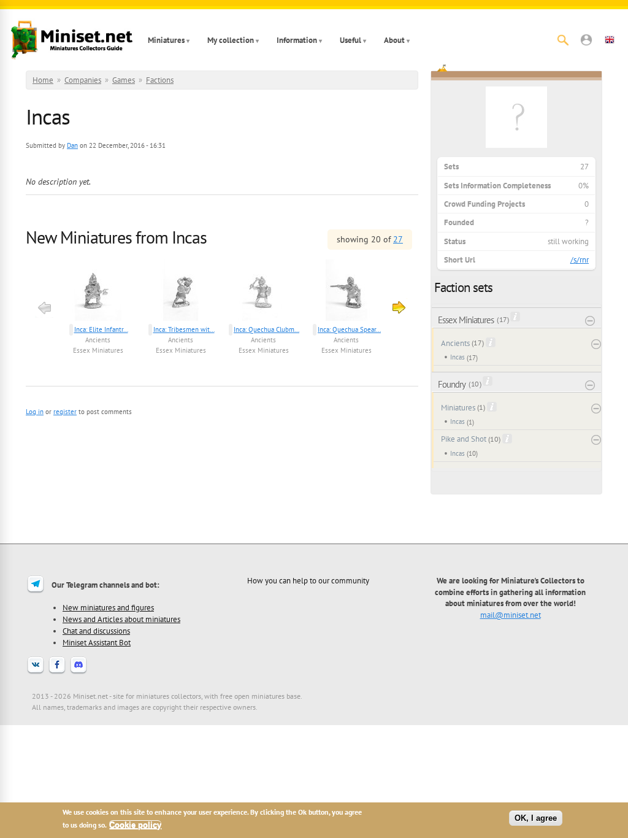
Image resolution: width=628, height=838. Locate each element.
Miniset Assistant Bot (97, 642)
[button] (586, 40)
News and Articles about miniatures (121, 619)
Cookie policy (135, 824)
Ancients (97, 340)
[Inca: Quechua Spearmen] (346, 291)
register (65, 411)
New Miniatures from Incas (116, 237)
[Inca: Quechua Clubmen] (263, 291)
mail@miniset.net (510, 615)
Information (297, 40)
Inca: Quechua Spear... (349, 329)
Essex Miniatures (98, 350)
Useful (350, 40)
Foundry (451, 384)
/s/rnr (579, 260)
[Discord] (78, 672)
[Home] (71, 39)
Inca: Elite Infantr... (101, 329)
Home (43, 80)
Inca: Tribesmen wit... (184, 329)
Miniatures (166, 40)
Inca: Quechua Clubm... (266, 329)
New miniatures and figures (108, 607)
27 (398, 239)
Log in (35, 411)
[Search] (563, 40)
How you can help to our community (308, 580)
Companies (82, 80)
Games (123, 80)
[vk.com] (35, 672)
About (394, 40)
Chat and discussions (96, 631)
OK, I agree (536, 818)
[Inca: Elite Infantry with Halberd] (98, 291)
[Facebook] (57, 672)
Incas (457, 357)
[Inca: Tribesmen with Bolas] (181, 291)
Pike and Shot (463, 439)
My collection (230, 40)
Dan (72, 145)
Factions (160, 80)
